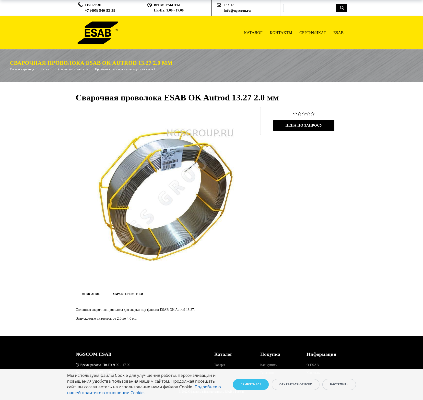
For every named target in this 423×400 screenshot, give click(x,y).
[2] (299, 113)
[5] (313, 113)
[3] (304, 113)
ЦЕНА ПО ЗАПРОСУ (303, 125)
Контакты (281, 33)
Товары (219, 365)
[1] (295, 113)
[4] (308, 113)
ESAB (338, 33)
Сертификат (312, 33)
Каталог (253, 33)
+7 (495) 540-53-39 (100, 10)
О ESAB (312, 365)
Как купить (268, 365)
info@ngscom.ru (237, 10)
